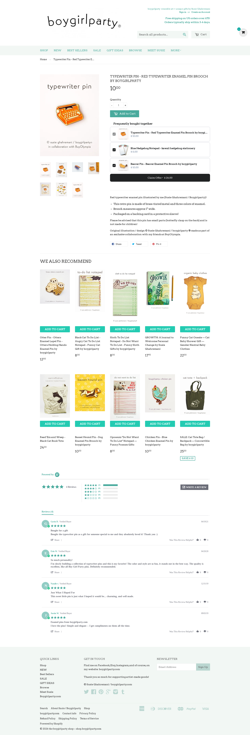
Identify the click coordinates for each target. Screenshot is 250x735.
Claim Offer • (160, 177)
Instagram (122, 665)
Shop (44, 50)
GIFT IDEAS (115, 50)
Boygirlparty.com (50, 696)
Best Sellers (77, 50)
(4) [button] (99, 485)
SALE (97, 50)
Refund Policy (47, 718)
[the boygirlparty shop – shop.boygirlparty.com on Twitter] (86, 693)
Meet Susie (156, 50)
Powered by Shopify (51, 723)
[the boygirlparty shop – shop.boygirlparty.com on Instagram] (115, 693)
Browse (135, 50)
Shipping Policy (68, 718)
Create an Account (200, 12)
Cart (203, 34)
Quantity (115, 99)
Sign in (182, 12)
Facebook (104, 665)
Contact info (69, 713)
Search (44, 708)
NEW (57, 50)
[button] (194, 487)
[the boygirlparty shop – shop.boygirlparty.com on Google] (108, 693)
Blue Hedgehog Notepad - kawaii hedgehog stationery (163, 148)
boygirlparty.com (109, 669)
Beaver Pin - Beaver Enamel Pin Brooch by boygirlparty (164, 164)
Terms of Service (89, 718)
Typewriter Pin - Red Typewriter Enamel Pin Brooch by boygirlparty (169, 132)
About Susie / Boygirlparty (66, 708)
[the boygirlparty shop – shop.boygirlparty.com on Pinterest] (101, 693)
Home (43, 59)
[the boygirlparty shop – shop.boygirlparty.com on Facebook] (93, 693)
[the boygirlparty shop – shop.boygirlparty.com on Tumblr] (123, 693)
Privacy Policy (87, 713)
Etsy (112, 665)
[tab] (47, 512)
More (175, 50)
